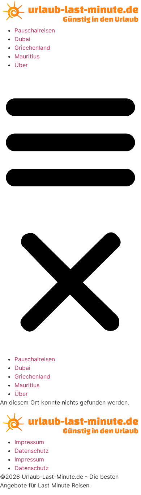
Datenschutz (31, 450)
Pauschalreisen (34, 30)
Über (21, 64)
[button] (70, 212)
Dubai (22, 39)
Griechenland (32, 47)
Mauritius (26, 56)
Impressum (29, 442)
